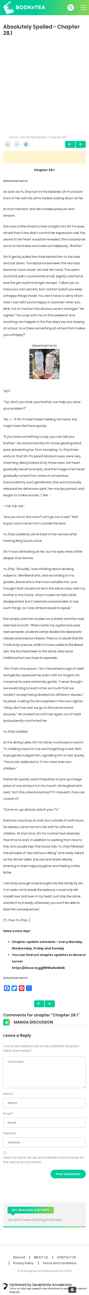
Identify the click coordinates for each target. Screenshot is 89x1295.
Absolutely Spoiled (34, 137)
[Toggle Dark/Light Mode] (26, 144)
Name (8, 1094)
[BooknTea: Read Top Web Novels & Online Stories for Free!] (24, 7)
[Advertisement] (44, 84)
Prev (70, 144)
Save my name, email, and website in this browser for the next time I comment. (43, 1159)
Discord (19, 1257)
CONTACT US (66, 1257)
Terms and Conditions (59, 1263)
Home (14, 137)
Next (81, 144)
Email (7, 1113)
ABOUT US (41, 1257)
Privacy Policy (23, 1263)
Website (9, 1133)
